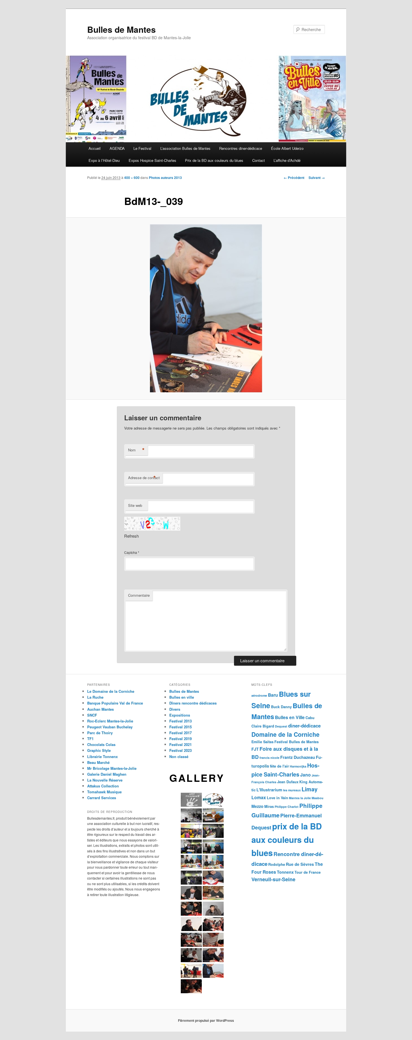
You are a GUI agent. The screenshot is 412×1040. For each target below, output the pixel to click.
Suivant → (317, 177)
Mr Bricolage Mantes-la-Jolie (111, 768)
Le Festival (142, 148)
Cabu (309, 717)
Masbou (317, 798)
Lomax (258, 797)
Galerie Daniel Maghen (106, 774)
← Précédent (294, 177)
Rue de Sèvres (300, 864)
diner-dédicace (304, 725)
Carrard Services (101, 797)
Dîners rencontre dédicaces (193, 703)
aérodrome (259, 695)
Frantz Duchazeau (297, 757)
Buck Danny (281, 706)
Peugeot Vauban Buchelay (110, 726)
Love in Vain (277, 797)
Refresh (131, 536)
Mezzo (257, 806)
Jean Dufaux (287, 781)
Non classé (178, 756)
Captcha (130, 552)
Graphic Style (99, 750)
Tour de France (308, 872)
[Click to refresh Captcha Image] (152, 524)
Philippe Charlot (286, 807)
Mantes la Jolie (300, 798)
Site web (135, 505)
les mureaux (292, 790)
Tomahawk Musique (104, 791)
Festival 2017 (180, 732)
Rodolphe (276, 864)
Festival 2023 (180, 750)
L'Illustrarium (269, 789)
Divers (174, 709)
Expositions (179, 715)
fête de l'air (279, 766)
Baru (273, 695)
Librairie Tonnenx (102, 756)
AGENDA (117, 148)
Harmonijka (298, 766)
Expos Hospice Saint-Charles (152, 160)
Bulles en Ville (290, 717)
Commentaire (139, 595)
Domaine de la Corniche (285, 734)
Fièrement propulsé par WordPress (206, 1020)
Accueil (95, 148)
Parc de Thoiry (100, 732)
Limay (310, 789)
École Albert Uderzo (287, 148)
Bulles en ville (181, 697)
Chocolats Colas (101, 744)
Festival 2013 (180, 721)
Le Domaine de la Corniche (110, 691)
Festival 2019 (180, 738)
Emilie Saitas (262, 741)
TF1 (90, 738)
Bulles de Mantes (121, 29)
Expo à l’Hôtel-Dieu (104, 160)
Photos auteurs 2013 (165, 177)
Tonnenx (285, 872)
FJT (255, 749)
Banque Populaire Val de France (115, 703)
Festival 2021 (180, 744)
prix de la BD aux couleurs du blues (286, 839)
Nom (136, 450)
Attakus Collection (103, 786)
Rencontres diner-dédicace (240, 148)
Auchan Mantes (100, 709)
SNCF (92, 715)
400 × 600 (132, 177)
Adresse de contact (144, 477)
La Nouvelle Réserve (104, 780)
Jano (305, 774)
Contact (258, 160)
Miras (269, 806)
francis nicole (269, 757)
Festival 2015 (180, 726)
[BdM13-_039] (206, 308)
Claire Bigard (262, 726)
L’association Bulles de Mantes (185, 148)
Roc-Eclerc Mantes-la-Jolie (110, 721)
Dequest (281, 726)
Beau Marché (98, 762)
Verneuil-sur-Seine (273, 879)
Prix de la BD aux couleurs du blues (214, 160)
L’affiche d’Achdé (287, 160)
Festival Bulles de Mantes (296, 741)
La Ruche (95, 697)
